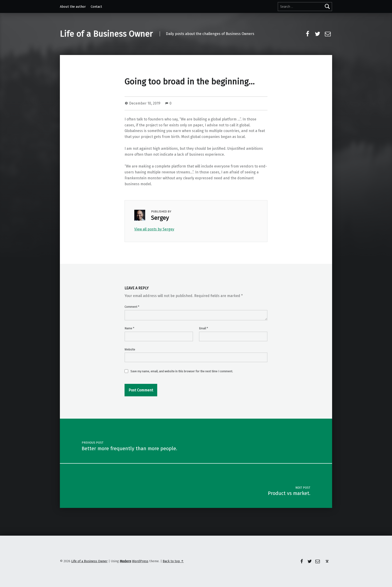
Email (203, 328)
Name (129, 328)
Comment (132, 306)
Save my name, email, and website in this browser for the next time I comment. (181, 371)
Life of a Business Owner (106, 34)
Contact (96, 7)
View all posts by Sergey (154, 229)
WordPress (140, 561)
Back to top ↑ (173, 561)
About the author (73, 7)
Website (130, 349)
